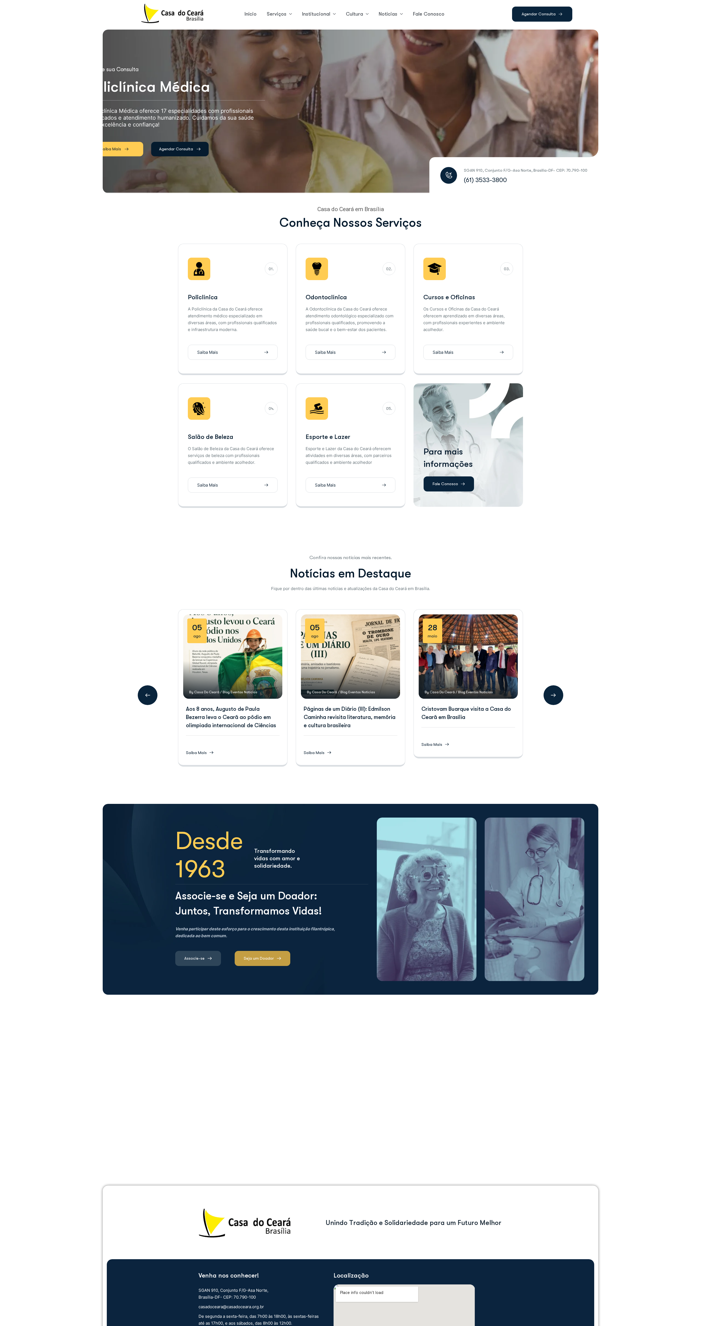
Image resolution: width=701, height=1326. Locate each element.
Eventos (237, 692)
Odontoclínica (326, 297)
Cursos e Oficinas (449, 297)
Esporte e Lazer (328, 437)
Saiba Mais (111, 141)
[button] (147, 695)
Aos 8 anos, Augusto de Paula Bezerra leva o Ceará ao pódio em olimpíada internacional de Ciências (231, 717)
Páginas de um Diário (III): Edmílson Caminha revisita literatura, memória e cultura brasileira (349, 717)
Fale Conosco (445, 483)
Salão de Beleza (210, 437)
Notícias (250, 692)
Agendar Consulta (174, 141)
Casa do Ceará (206, 692)
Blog (226, 692)
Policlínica (203, 297)
